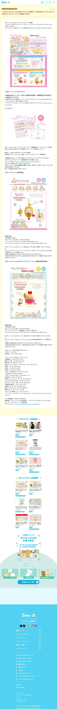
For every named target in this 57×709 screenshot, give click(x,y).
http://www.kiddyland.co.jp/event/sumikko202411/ (27, 404)
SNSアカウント (22, 667)
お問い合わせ (19, 685)
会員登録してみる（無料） (28, 582)
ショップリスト (20, 649)
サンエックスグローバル (24, 679)
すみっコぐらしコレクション (26, 658)
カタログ (20, 670)
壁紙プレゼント (22, 664)
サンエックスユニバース (24, 655)
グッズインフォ (20, 638)
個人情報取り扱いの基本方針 (21, 701)
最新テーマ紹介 (20, 645)
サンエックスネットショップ (26, 676)
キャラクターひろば (22, 634)
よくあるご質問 (20, 687)
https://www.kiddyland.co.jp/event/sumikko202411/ (28, 161)
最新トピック (20, 631)
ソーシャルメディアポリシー (21, 699)
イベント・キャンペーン (23, 641)
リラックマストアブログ (24, 661)
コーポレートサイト (23, 673)
